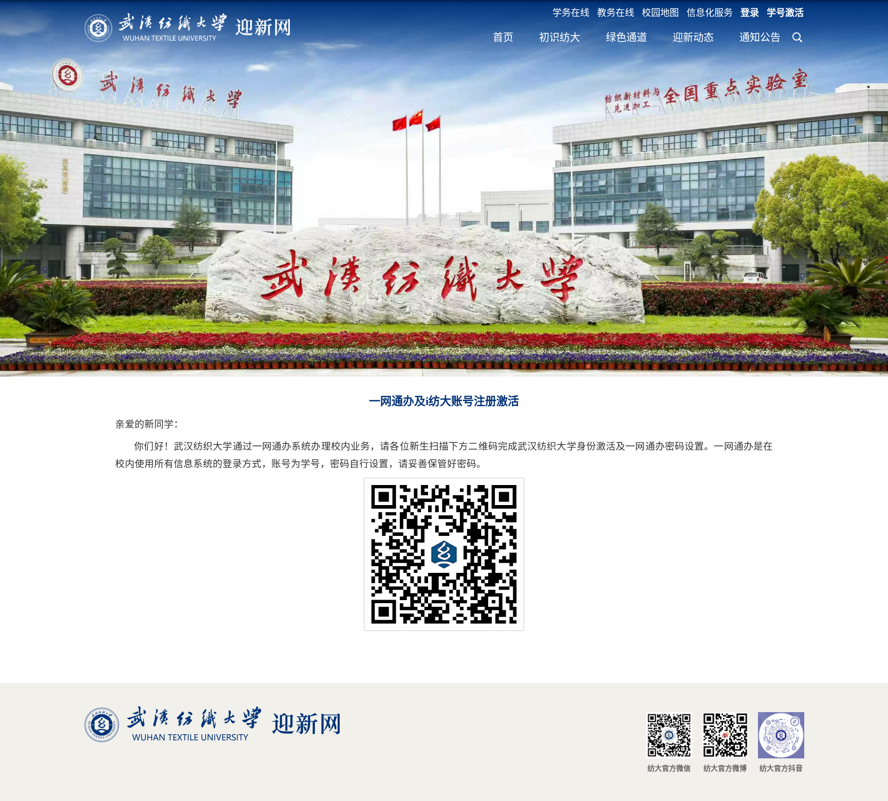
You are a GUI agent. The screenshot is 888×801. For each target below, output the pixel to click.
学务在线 (570, 13)
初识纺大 (559, 37)
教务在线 (615, 13)
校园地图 (660, 13)
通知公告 (760, 37)
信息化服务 (710, 13)
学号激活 (785, 13)
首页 (503, 37)
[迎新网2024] (187, 16)
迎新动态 (693, 37)
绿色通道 (626, 37)
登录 (750, 13)
